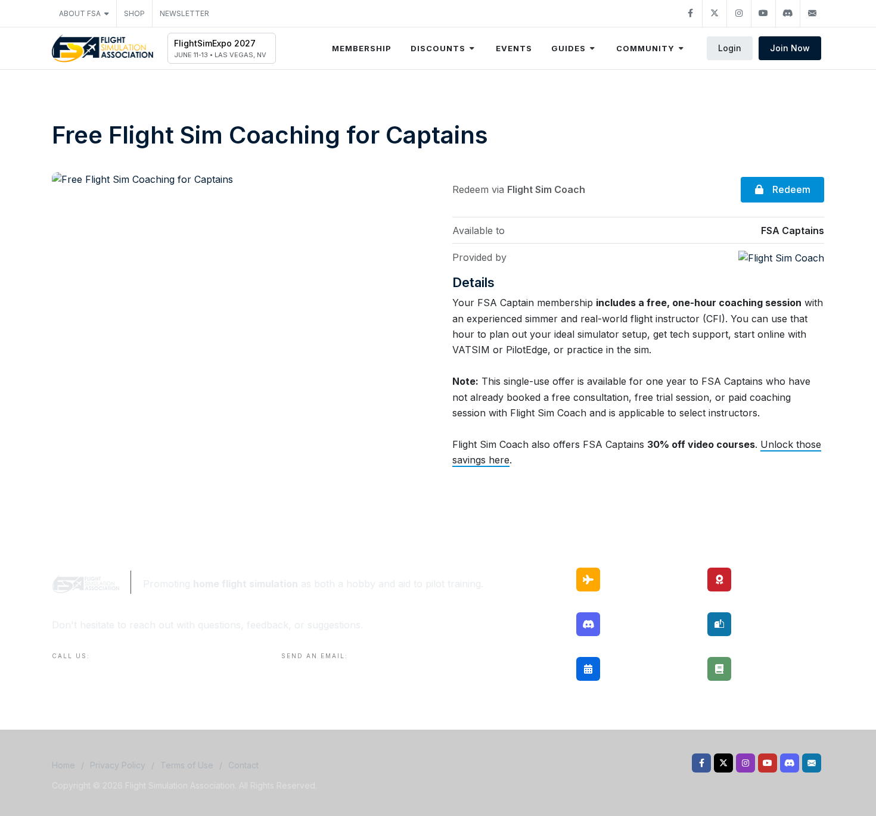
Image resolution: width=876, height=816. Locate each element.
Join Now (790, 48)
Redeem (790, 189)
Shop (134, 13)
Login (729, 48)
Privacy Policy (117, 765)
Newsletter (184, 13)
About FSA (80, 13)
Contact (243, 765)
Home (63, 765)
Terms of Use (186, 765)
